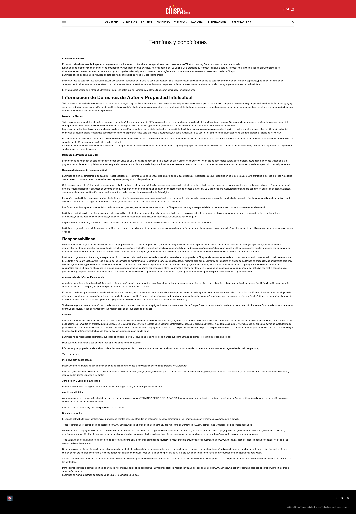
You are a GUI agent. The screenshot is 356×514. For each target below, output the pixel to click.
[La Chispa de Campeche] (178, 9)
